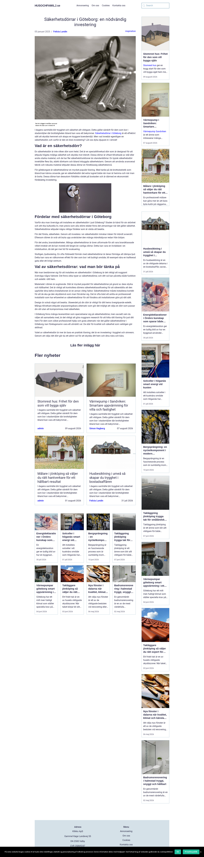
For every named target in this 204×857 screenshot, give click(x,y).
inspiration (130, 31)
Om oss (95, 5)
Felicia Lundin (60, 31)
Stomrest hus (149, 65)
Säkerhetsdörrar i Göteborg (108, 133)
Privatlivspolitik (191, 852)
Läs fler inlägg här (85, 345)
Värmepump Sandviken (154, 131)
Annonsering (82, 5)
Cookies (106, 5)
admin (40, 428)
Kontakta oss (118, 5)
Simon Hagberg (97, 428)
